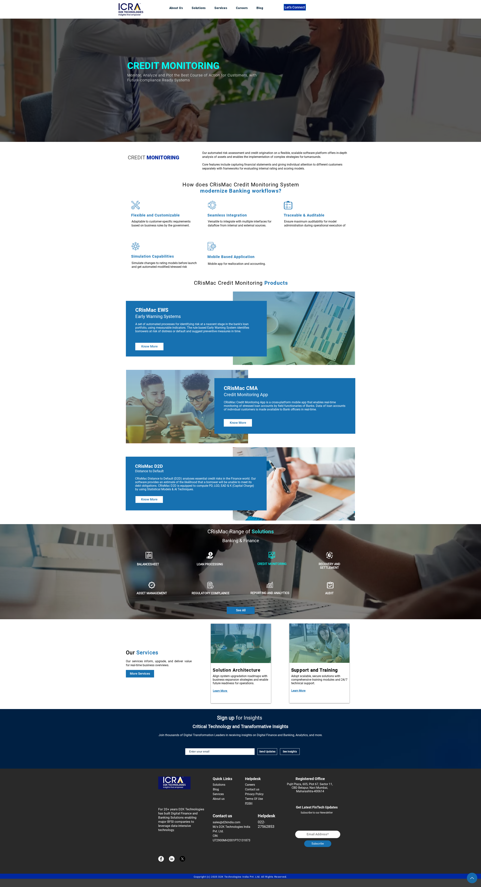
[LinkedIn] (172, 859)
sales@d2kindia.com (226, 822)
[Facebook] (161, 859)
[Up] (472, 878)
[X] (182, 859)
